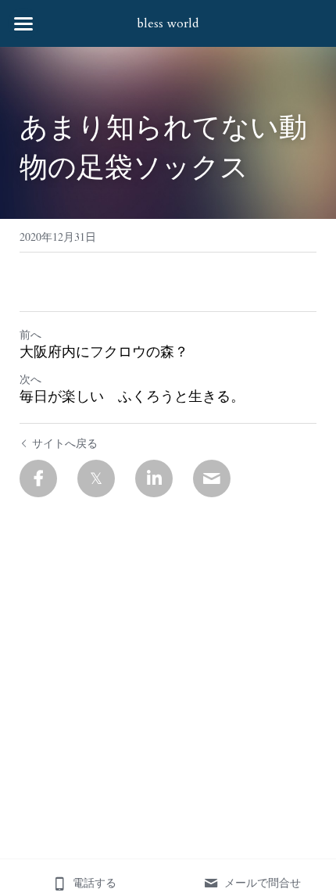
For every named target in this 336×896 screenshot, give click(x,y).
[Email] (212, 478)
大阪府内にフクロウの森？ (104, 353)
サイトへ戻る (65, 442)
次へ (30, 378)
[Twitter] (96, 478)
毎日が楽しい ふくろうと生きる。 (132, 398)
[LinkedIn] (154, 478)
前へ (30, 334)
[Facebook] (38, 478)
